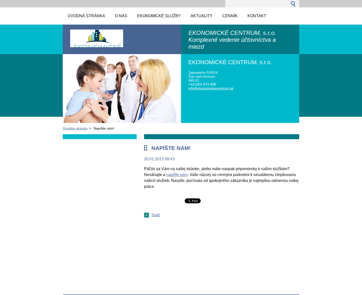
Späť (155, 215)
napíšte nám (177, 175)
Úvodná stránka (75, 128)
